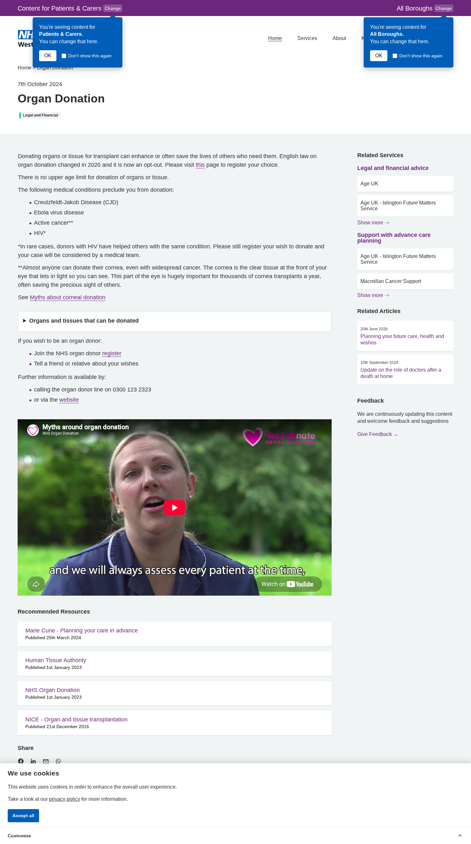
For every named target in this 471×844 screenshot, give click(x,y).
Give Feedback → (377, 434)
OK (48, 55)
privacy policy (64, 799)
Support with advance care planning (394, 238)
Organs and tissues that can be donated (84, 321)
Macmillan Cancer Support (390, 281)
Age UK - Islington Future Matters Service (398, 205)
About (339, 38)
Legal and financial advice (393, 168)
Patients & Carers (70, 8)
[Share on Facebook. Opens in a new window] (21, 762)
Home (275, 38)
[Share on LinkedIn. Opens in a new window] (33, 762)
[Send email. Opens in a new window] (46, 763)
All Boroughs (424, 8)
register (111, 353)
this (200, 165)
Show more (370, 222)
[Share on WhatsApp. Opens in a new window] (58, 762)
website (69, 400)
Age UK (369, 183)
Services (307, 38)
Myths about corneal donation (67, 297)
